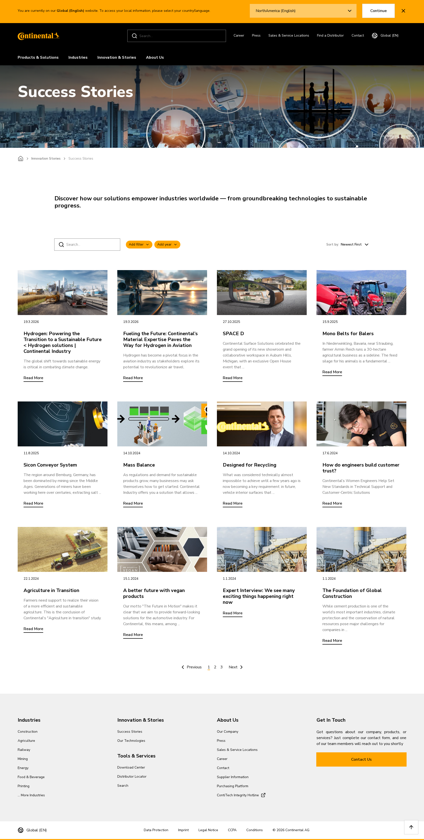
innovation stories (46, 158)
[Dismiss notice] (403, 11)
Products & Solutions (38, 57)
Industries (78, 57)
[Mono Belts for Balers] (361, 292)
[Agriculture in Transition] (62, 549)
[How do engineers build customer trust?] (361, 423)
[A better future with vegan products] (162, 549)
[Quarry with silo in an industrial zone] (262, 549)
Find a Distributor (330, 35)
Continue (378, 11)
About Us (155, 57)
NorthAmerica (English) (276, 11)
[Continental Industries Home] (37, 35)
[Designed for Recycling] (262, 423)
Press (256, 35)
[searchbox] (177, 36)
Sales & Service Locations (288, 35)
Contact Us (361, 759)
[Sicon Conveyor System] (62, 423)
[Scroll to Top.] (411, 827)
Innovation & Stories (116, 57)
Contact (358, 35)
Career (239, 35)
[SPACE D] (262, 292)
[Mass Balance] (162, 423)
